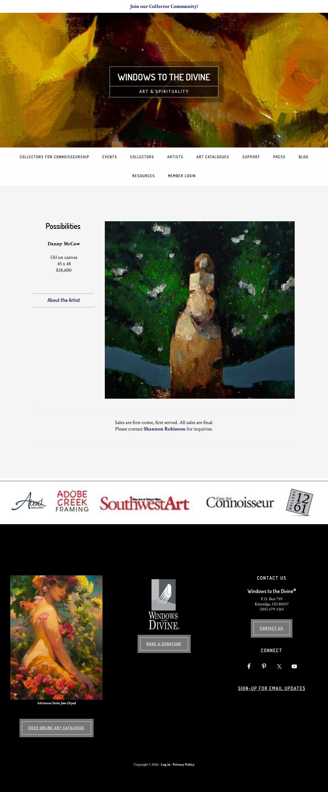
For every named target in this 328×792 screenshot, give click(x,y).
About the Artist (63, 300)
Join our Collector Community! (164, 6)
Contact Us (271, 628)
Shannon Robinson (165, 429)
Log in (165, 764)
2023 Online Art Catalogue (56, 728)
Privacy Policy (183, 764)
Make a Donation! (164, 644)
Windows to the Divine (164, 77)
